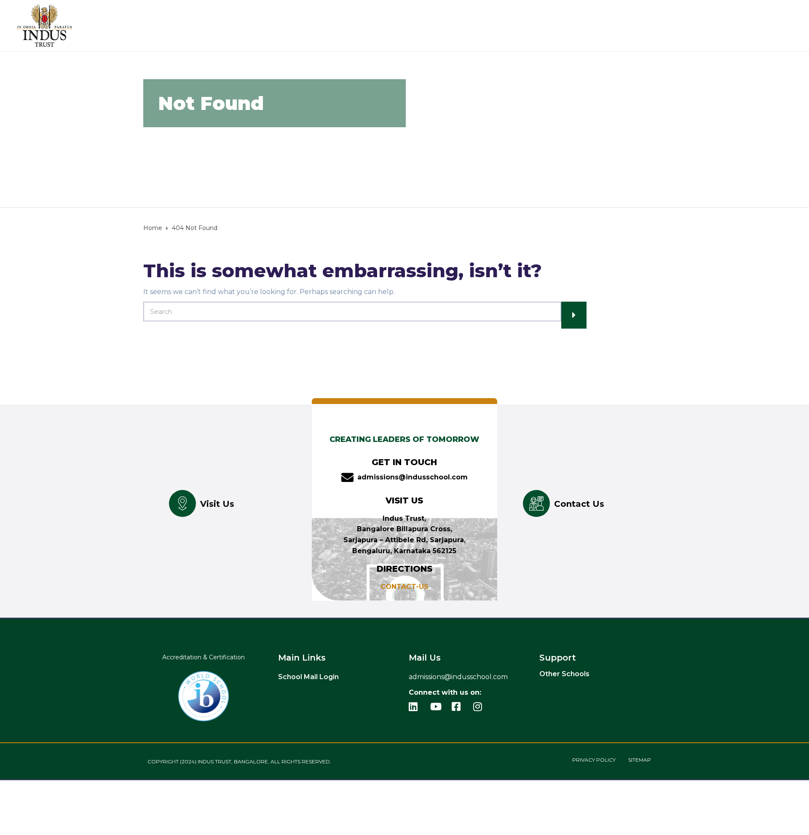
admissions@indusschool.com (412, 477)
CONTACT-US (404, 587)
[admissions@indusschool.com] (347, 477)
